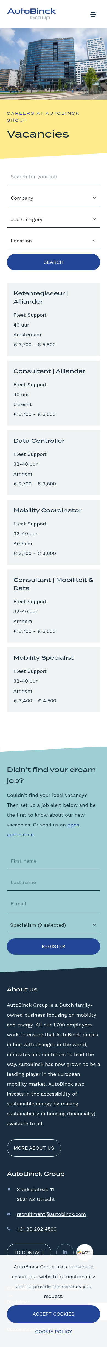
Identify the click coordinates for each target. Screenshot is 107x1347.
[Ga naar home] (31, 14)
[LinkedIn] (65, 1252)
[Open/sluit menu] (93, 14)
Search (53, 262)
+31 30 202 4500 (37, 1229)
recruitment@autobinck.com (51, 1214)
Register (53, 946)
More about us (34, 1148)
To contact (29, 1252)
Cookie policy (53, 1331)
